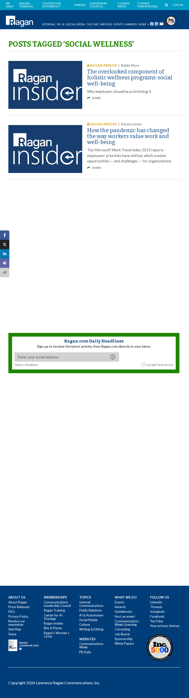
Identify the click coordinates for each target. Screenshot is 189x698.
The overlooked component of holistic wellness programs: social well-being (129, 77)
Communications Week (91, 645)
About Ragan (17, 602)
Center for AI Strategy (51, 5)
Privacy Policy (18, 616)
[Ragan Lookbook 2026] (23, 645)
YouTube (156, 621)
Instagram (157, 611)
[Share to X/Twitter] (4, 244)
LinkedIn (156, 602)
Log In (178, 4)
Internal (49, 24)
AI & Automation (91, 615)
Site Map (14, 629)
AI (63, 24)
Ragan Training (26, 5)
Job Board (122, 634)
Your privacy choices (164, 626)
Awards (120, 607)
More (142, 24)
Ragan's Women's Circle (56, 634)
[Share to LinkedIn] (4, 253)
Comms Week (123, 5)
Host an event (125, 616)
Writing (106, 24)
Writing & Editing (91, 629)
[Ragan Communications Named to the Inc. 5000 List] (171, 20)
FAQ (11, 611)
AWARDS (131, 24)
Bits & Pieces (53, 628)
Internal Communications (91, 604)
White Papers (124, 643)
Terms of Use (165, 364)
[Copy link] (4, 272)
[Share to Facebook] (4, 235)
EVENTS (118, 24)
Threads (156, 607)
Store (12, 634)
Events (119, 602)
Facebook (157, 616)
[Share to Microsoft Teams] (4, 263)
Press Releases (19, 607)
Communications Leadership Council (57, 604)
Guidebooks (123, 611)
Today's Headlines (26, 364)
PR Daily (10, 5)
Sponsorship (124, 639)
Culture (92, 24)
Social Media (75, 24)
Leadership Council (98, 5)
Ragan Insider (53, 623)
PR (58, 24)
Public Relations (90, 610)
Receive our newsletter (16, 623)
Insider (80, 4)
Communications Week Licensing (127, 623)
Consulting (122, 629)
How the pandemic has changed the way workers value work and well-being (128, 136)
